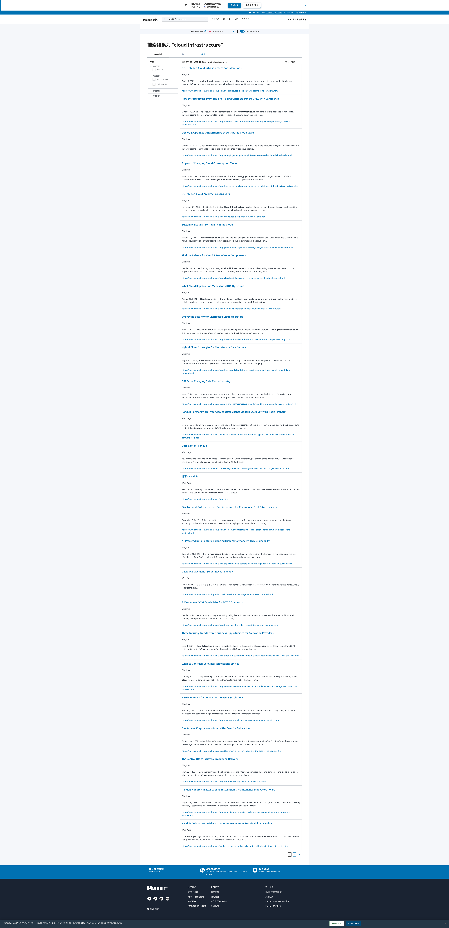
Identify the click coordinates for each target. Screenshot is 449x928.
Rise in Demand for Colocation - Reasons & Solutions (212, 697)
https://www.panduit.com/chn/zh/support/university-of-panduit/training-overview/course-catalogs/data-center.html (235, 468)
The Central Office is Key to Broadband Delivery (210, 758)
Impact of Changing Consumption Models (210, 163)
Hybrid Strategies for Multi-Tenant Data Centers (214, 347)
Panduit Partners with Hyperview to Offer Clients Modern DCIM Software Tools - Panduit (234, 411)
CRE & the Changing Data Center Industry (206, 381)
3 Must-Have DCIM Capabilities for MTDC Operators (212, 602)
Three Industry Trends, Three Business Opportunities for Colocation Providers (227, 633)
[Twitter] (155, 901)
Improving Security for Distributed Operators (212, 316)
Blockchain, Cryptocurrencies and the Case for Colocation (216, 728)
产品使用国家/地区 (198, 31)
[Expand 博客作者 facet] (151, 96)
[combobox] (187, 19)
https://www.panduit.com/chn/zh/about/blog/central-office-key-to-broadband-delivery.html (224, 781)
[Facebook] (149, 901)
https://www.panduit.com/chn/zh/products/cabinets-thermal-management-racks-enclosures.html (227, 594)
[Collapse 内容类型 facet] (151, 76)
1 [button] (289, 854)
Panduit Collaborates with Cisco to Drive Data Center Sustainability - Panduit (227, 823)
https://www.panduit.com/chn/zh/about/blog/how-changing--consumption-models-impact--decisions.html (240, 186)
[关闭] (445, 923)
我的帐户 (302, 12)
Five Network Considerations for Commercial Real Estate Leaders (229, 507)
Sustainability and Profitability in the (207, 224)
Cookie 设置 (336, 923)
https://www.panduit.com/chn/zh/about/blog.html (205, 499)
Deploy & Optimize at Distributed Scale (218, 132)
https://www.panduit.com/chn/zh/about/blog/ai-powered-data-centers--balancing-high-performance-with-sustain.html (237, 563)
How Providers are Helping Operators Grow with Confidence (230, 98)
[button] (205, 19)
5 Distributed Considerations (211, 68)
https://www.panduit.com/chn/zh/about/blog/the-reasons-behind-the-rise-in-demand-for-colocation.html (230, 720)
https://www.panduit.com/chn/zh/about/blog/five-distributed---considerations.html (230, 90)
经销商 (279, 12)
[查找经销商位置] (255, 870)
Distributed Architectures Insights (206, 193)
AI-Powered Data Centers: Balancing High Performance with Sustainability (226, 540)
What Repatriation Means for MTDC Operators (213, 286)
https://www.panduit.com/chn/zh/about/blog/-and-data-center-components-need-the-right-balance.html (233, 278)
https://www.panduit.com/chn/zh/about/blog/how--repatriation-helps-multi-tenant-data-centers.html (231, 308)
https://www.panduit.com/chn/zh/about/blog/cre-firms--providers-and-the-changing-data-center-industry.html (240, 404)
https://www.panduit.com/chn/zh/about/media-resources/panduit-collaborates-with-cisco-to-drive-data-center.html (235, 846)
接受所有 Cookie (353, 923)
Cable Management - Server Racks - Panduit (207, 571)
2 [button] (294, 854)
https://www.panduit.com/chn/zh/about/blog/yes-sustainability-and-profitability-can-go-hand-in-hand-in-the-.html (237, 247)
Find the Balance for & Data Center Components (214, 255)
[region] (224, 924)
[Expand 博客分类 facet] (151, 91)
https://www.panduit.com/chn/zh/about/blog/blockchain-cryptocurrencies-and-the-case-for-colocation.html (231, 751)
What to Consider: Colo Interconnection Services (210, 663)
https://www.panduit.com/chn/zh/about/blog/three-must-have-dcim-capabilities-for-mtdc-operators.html (230, 625)
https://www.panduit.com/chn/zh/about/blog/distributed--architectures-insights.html (224, 216)
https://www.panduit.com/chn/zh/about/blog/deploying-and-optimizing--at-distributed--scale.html (237, 155)
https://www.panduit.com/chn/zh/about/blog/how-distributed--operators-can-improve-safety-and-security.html (236, 339)
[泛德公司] (150, 19)
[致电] (202, 870)
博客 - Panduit (190, 476)
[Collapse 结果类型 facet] (151, 66)
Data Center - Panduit (194, 445)
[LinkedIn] (161, 901)
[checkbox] (154, 69)
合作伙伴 (270, 12)
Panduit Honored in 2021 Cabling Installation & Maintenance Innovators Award (228, 789)
